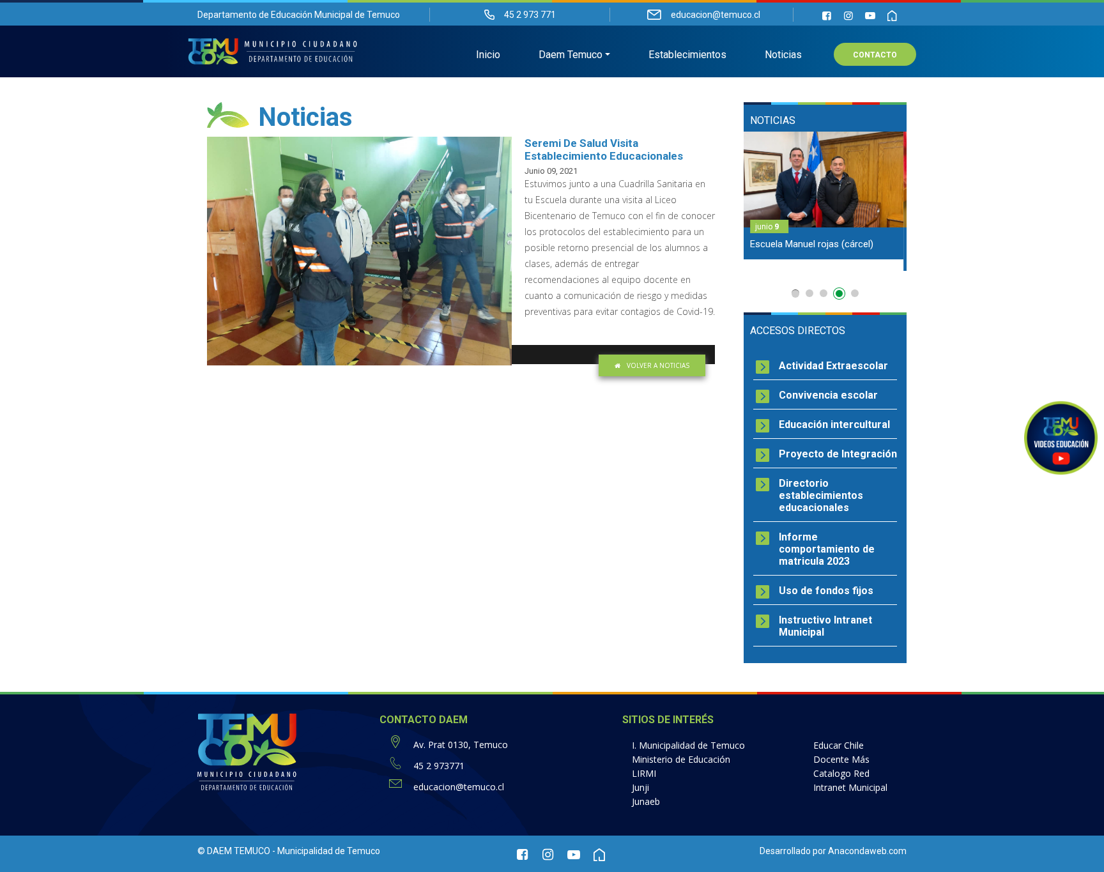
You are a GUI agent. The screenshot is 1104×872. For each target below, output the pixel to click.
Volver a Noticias (658, 365)
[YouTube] (870, 16)
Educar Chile (838, 745)
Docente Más (841, 759)
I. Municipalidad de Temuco (688, 745)
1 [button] (795, 293)
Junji (640, 787)
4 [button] (841, 296)
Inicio (488, 55)
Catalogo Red (841, 773)
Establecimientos (687, 55)
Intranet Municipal (850, 787)
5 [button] (855, 293)
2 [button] (809, 293)
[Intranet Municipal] (892, 16)
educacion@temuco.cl (458, 787)
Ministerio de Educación (681, 759)
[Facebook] (827, 16)
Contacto (875, 54)
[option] (825, 201)
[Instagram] (848, 16)
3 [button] (823, 293)
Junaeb (646, 801)
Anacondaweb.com (867, 851)
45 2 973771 (438, 766)
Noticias (783, 55)
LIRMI (644, 773)
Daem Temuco (570, 55)
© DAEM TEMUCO (233, 851)
